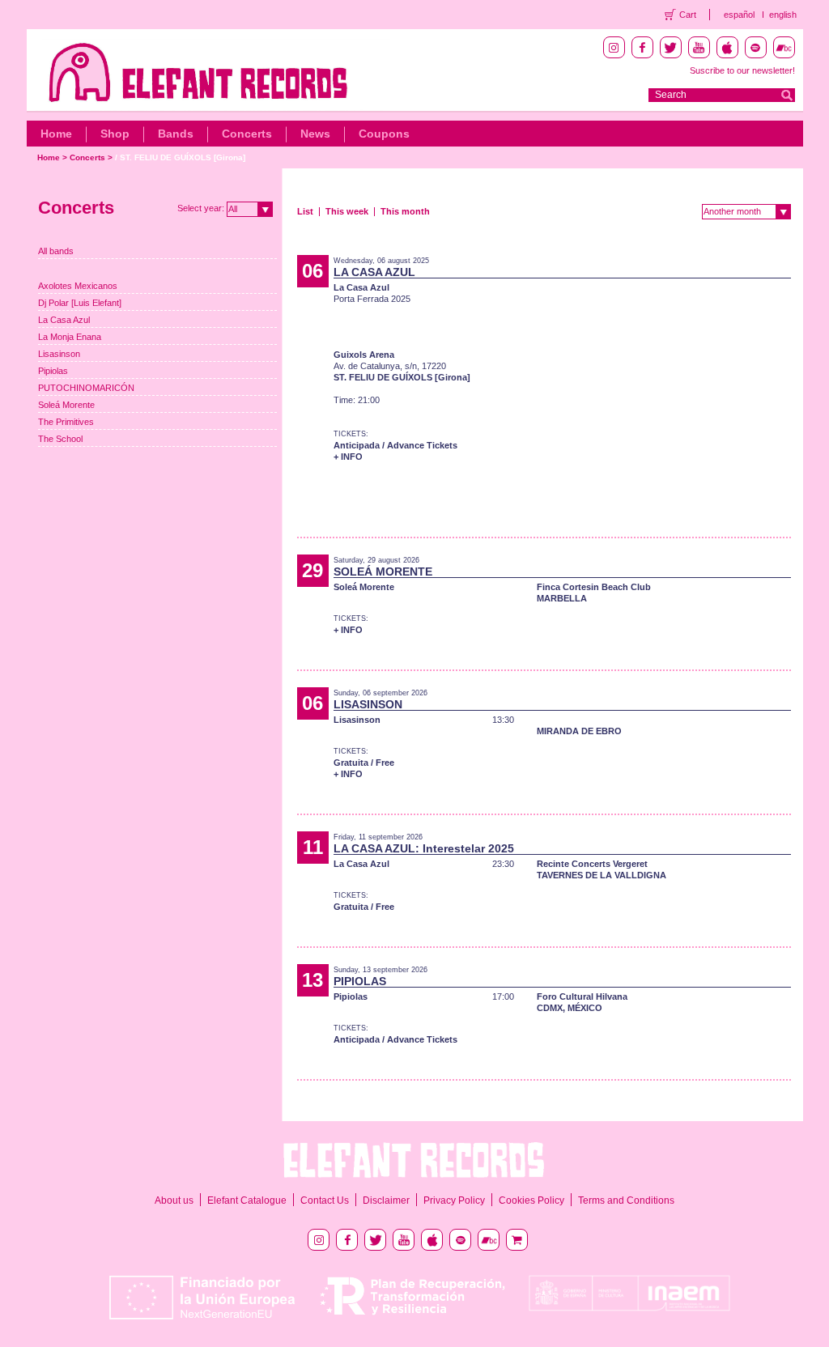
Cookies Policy (531, 1200)
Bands (175, 133)
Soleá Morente (66, 405)
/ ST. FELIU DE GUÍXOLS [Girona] (180, 157)
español (739, 14)
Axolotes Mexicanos (77, 286)
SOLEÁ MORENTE (383, 571)
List (305, 211)
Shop (115, 133)
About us (174, 1200)
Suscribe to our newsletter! (742, 70)
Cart (687, 14)
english (783, 14)
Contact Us (324, 1200)
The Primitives (66, 422)
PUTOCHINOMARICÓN (86, 388)
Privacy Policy (454, 1200)
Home (56, 133)
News (315, 133)
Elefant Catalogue (247, 1200)
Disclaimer (386, 1200)
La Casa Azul (64, 320)
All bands (56, 251)
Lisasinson (59, 354)
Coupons (384, 133)
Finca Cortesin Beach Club (594, 587)
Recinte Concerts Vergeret (592, 864)
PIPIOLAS (360, 981)
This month (405, 211)
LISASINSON (368, 704)
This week (346, 211)
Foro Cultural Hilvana (582, 996)
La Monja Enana (69, 337)
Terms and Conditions (626, 1200)
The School (60, 439)
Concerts (247, 133)
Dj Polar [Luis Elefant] (79, 303)
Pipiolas (53, 371)
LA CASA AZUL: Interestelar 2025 (424, 848)
